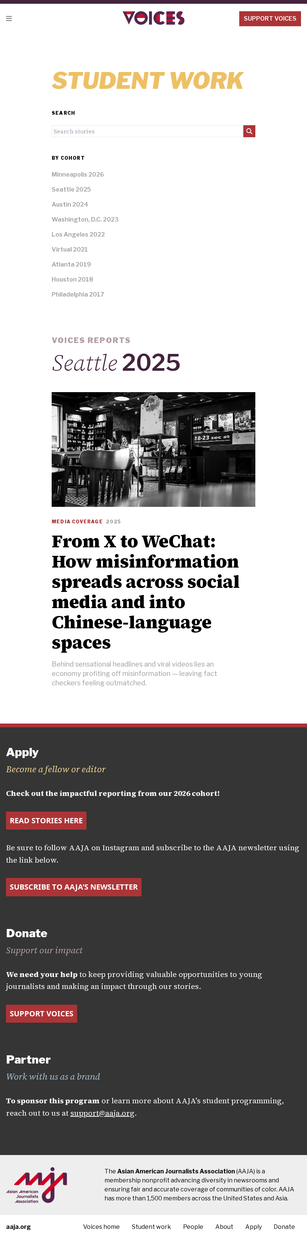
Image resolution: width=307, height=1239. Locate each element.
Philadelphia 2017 (78, 294)
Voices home (101, 1226)
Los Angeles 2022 (78, 234)
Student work (151, 1226)
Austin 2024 (70, 204)
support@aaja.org (102, 1113)
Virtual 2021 (70, 249)
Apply (253, 1226)
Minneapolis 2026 (78, 174)
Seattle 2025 (71, 189)
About (224, 1226)
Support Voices (270, 18)
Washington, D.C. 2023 (85, 219)
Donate (284, 1226)
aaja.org (18, 1226)
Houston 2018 (72, 279)
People (193, 1226)
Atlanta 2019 (71, 264)
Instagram (120, 847)
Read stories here (46, 820)
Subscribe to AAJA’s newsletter (74, 887)
